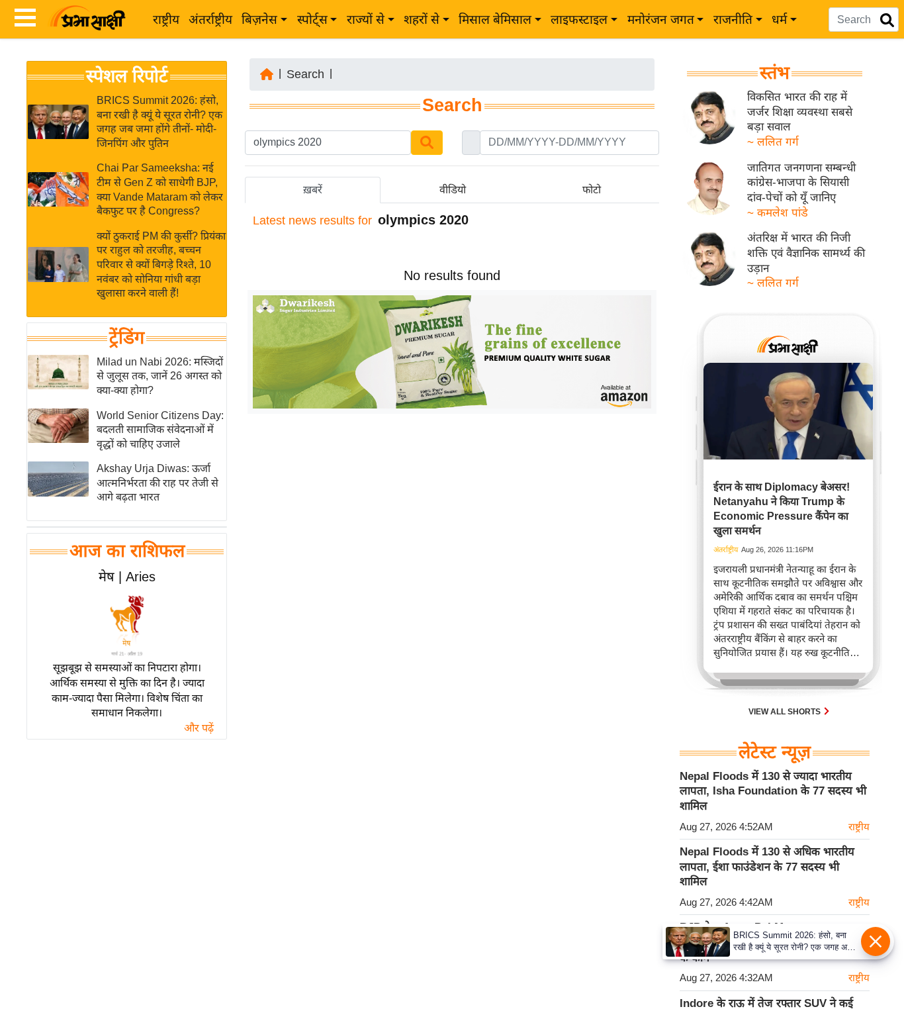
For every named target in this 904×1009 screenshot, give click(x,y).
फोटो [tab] (591, 189)
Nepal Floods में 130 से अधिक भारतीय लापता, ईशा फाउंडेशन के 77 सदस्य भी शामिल (767, 866)
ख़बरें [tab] (312, 189)
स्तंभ (775, 73)
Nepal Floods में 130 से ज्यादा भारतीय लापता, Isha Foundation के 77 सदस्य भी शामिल (773, 791)
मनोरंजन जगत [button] (660, 19)
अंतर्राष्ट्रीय (210, 19)
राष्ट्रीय (166, 19)
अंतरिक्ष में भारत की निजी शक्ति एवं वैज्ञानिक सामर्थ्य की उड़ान (806, 253)
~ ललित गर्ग (773, 142)
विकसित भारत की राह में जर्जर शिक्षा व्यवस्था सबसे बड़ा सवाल (799, 112)
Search (305, 74)
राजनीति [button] (732, 19)
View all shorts (785, 711)
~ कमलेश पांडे (777, 213)
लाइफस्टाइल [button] (579, 19)
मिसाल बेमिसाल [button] (495, 19)
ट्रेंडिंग (126, 338)
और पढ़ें (199, 728)
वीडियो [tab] (452, 189)
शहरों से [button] (421, 19)
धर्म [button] (779, 19)
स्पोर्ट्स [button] (312, 19)
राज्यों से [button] (365, 19)
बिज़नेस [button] (259, 19)
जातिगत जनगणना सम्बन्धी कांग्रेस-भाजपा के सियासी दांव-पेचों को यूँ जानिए (801, 183)
